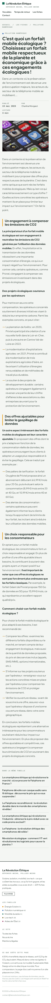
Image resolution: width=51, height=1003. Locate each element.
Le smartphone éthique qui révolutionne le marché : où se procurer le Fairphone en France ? (25, 780)
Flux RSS (8, 894)
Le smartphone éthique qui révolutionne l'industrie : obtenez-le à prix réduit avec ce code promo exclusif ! (25, 818)
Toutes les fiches (9, 933)
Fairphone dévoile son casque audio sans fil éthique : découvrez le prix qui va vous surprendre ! (24, 793)
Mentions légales (10, 941)
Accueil (6, 25)
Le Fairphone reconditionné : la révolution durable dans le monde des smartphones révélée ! (24, 806)
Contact (6, 15)
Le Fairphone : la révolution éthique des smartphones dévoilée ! (23, 830)
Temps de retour (22, 12)
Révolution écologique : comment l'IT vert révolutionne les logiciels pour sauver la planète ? (24, 841)
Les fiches (37, 12)
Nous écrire (7, 937)
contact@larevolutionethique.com (16, 995)
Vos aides (6, 12)
